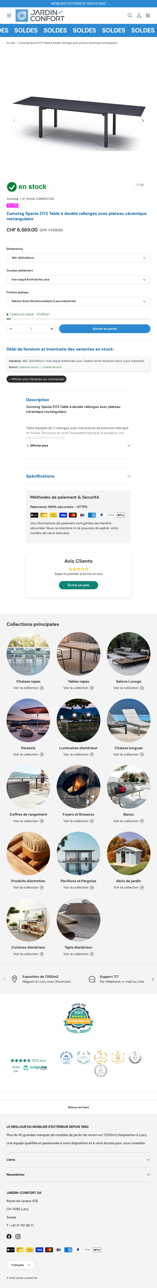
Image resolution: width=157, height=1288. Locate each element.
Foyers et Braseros (78, 814)
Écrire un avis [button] (78, 585)
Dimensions (15, 249)
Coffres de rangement (28, 814)
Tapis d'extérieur (78, 947)
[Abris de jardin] (128, 853)
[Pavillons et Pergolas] (78, 853)
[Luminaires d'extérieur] (78, 720)
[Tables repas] (78, 654)
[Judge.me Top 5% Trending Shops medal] (100, 1070)
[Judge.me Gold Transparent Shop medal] (100, 1057)
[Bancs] (128, 787)
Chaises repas (28, 681)
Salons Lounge (128, 681)
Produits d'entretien (28, 881)
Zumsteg (12, 199)
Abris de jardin (128, 881)
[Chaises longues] (128, 720)
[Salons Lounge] (128, 654)
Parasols (28, 748)
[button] (148, 15)
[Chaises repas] (28, 654)
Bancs (128, 814)
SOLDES (16, 30)
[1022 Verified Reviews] (78, 1034)
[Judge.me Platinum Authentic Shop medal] (83, 1057)
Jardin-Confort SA (26, 1278)
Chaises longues (128, 748)
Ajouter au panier (105, 328)
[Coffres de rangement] (28, 787)
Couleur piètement (20, 270)
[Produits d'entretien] (28, 853)
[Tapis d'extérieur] (78, 920)
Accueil (11, 43)
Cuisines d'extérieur (28, 947)
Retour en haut (78, 1107)
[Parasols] (28, 720)
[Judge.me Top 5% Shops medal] (135, 1057)
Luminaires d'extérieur (78, 748)
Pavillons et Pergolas (78, 881)
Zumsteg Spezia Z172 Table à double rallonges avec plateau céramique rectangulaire (68, 43)
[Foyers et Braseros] (78, 787)
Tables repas (78, 681)
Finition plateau (18, 292)
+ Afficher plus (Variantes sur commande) (36, 379)
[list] (78, 120)
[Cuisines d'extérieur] (28, 920)
